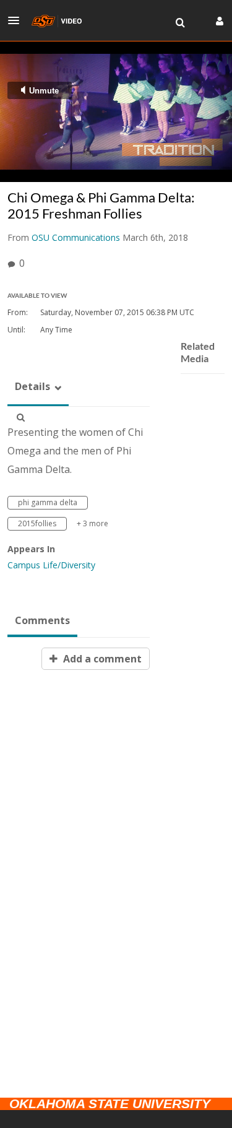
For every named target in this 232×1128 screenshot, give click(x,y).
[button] (17, 20)
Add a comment (101, 659)
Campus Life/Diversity (51, 565)
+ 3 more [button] (92, 523)
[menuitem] (180, 23)
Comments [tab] (42, 620)
